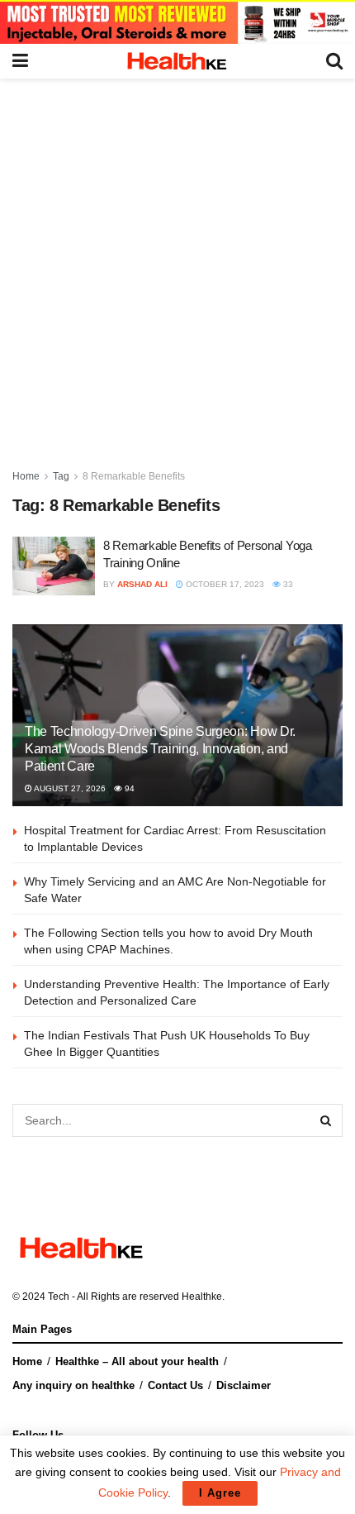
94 (128, 788)
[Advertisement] (177, 264)
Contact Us (175, 1385)
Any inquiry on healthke (73, 1385)
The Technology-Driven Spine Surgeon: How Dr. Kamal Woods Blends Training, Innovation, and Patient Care (160, 748)
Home (26, 476)
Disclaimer (243, 1385)
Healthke (202, 1296)
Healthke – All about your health (137, 1361)
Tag (61, 476)
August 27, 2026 (69, 788)
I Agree (220, 1493)
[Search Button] (326, 1120)
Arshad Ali (142, 584)
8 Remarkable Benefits (134, 476)
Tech (58, 1296)
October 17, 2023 (223, 584)
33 (287, 584)
